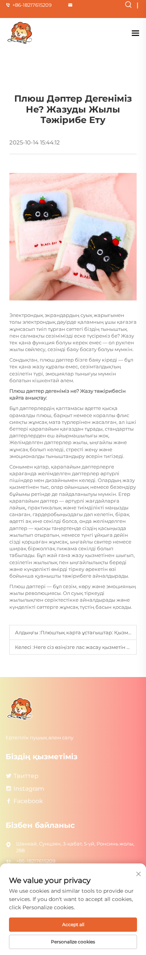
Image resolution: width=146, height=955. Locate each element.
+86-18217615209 (32, 5)
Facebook (28, 801)
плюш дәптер (57, 360)
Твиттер (26, 775)
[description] (20, 708)
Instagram (28, 788)
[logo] (21, 32)
